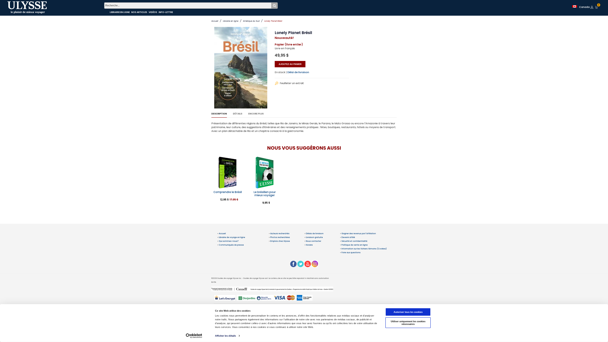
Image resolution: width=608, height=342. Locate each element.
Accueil (214, 21)
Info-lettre (166, 12)
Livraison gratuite (314, 237)
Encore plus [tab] (256, 113)
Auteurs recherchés (279, 233)
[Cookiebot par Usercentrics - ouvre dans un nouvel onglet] (194, 335)
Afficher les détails (225, 335)
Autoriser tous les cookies (408, 312)
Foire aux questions (351, 252)
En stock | (281, 72)
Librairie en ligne (230, 21)
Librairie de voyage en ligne (232, 237)
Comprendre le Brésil (227, 192)
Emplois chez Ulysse (280, 241)
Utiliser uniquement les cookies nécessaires (408, 322)
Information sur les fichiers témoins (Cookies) (364, 248)
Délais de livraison (314, 233)
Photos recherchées (280, 237)
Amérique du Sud (251, 21)
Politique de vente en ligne (355, 245)
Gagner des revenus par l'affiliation (359, 233)
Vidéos (153, 12)
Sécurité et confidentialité (354, 241)
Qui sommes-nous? (229, 241)
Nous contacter (313, 241)
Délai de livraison (298, 72)
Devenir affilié (348, 237)
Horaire (309, 245)
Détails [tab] (237, 113)
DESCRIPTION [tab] (219, 113)
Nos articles (139, 12)
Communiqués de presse (231, 245)
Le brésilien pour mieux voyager (265, 193)
